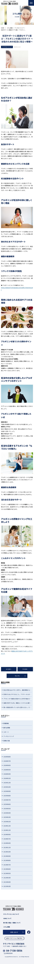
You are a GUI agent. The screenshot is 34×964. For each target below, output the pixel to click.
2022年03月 (7, 878)
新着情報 (6, 723)
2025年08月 (7, 796)
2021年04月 (7, 882)
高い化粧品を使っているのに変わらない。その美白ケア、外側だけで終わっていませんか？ (17, 707)
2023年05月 (7, 873)
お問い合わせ (14, 932)
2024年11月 (7, 830)
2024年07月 (7, 839)
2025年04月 (7, 813)
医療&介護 (6, 741)
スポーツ (6, 732)
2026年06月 (7, 765)
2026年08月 (7, 757)
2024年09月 (7, 834)
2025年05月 (7, 809)
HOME (2, 28)
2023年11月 (7, 847)
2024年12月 (7, 826)
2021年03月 (7, 886)
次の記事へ (25, 669)
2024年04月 (7, 843)
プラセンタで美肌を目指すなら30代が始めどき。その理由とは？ (17, 699)
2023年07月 (7, 865)
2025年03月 (7, 817)
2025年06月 (7, 804)
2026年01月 (7, 778)
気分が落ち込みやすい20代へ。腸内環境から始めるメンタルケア (17, 690)
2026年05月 (7, 770)
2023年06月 (7, 869)
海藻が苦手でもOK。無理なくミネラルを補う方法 (17, 703)
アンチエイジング (19, 28)
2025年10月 (7, 787)
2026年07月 (7, 761)
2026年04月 (7, 774)
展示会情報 (6, 728)
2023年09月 (7, 856)
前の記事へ (9, 669)
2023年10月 (7, 852)
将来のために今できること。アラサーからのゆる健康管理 (17, 694)
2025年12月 (7, 783)
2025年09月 (7, 791)
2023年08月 (7, 860)
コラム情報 (9, 28)
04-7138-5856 (14, 950)
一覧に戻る (17, 676)
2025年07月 (7, 800)
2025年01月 (7, 822)
